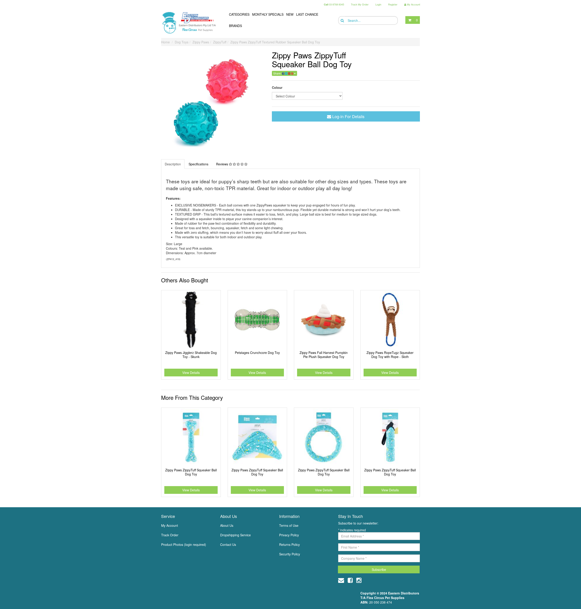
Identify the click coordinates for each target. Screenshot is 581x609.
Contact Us (228, 544)
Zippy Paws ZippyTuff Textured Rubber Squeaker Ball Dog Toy (275, 42)
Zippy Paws (200, 42)
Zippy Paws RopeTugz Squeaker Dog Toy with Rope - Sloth (390, 354)
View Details (191, 372)
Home (165, 42)
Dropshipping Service (235, 535)
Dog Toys (181, 42)
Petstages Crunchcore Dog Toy (257, 352)
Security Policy (289, 554)
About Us (226, 525)
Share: (277, 73)
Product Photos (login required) (183, 544)
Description (173, 164)
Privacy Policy (289, 535)
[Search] (342, 20)
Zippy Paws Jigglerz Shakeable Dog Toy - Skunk (191, 354)
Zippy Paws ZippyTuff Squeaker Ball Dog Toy (191, 472)
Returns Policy (289, 544)
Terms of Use (288, 525)
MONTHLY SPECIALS (267, 14)
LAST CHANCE (307, 14)
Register (392, 4)
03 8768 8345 (334, 4)
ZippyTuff (219, 42)
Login (378, 4)
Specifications (198, 164)
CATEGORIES (239, 14)
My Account (169, 525)
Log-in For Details (347, 116)
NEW (289, 14)
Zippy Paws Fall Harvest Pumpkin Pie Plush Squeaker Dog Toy (324, 354)
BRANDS (235, 25)
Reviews (222, 164)
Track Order (169, 535)
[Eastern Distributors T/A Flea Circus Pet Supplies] (191, 22)
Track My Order (360, 4)
